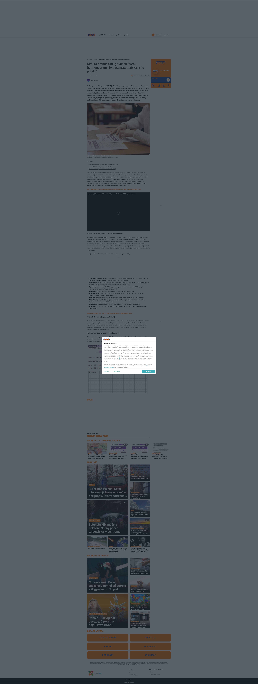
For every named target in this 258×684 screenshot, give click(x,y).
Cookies (112, 367)
